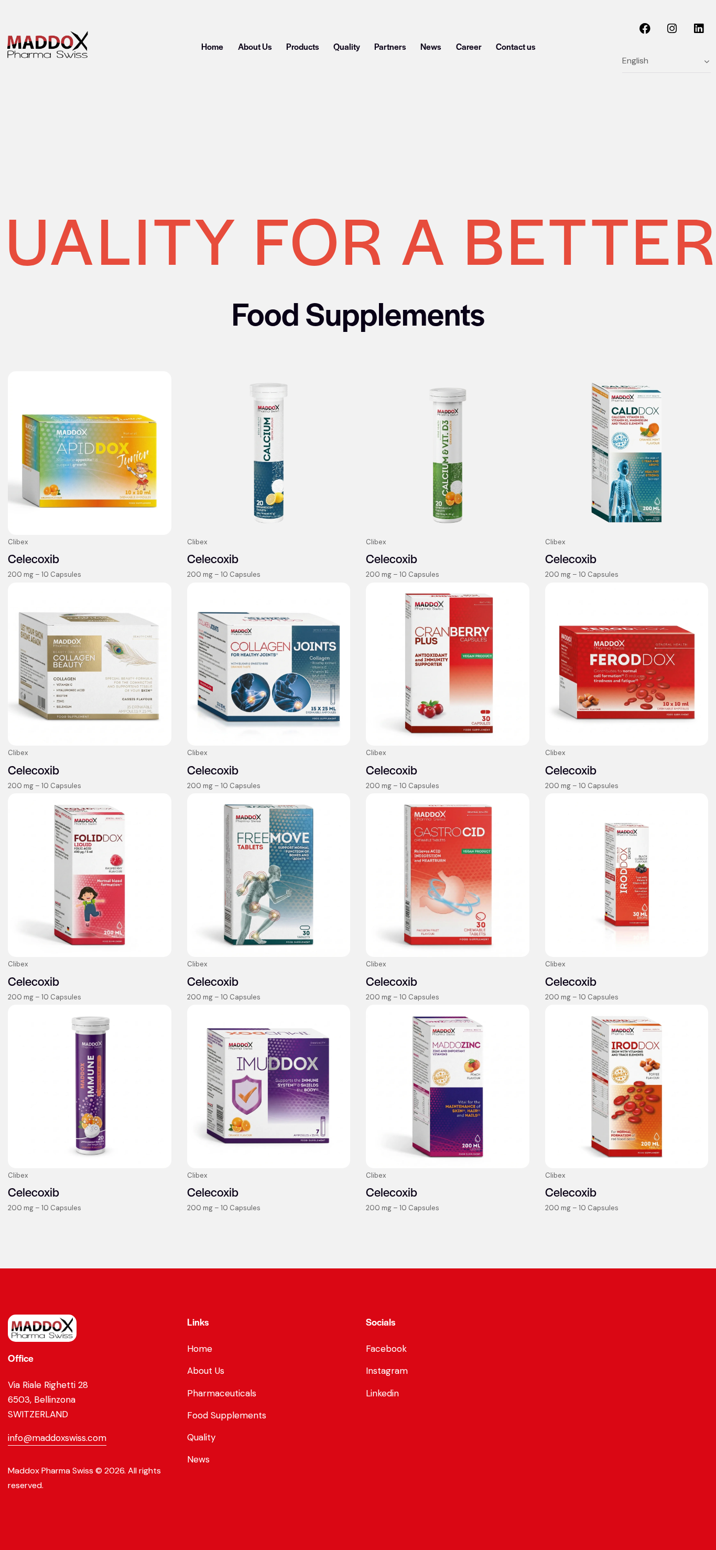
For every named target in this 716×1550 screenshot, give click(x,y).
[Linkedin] (699, 29)
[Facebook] (645, 29)
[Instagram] (672, 29)
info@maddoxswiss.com (57, 1438)
